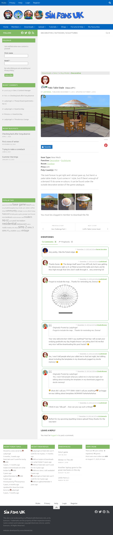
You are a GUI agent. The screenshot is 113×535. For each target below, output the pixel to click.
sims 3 (30, 227)
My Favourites (94, 27)
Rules (4, 3)
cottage (19, 211)
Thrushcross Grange (21, 119)
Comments (50, 242)
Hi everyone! (7, 482)
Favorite (47, 147)
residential (9, 223)
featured (5, 214)
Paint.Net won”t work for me (13, 459)
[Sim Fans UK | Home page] (44, 15)
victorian (18, 231)
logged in (54, 435)
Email (7, 61)
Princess (7, 114)
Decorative (47, 33)
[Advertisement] (75, 55)
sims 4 (5, 230)
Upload (41, 27)
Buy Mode (65, 73)
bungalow (12, 208)
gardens (16, 214)
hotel (29, 214)
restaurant (22, 224)
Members (15, 27)
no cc (5, 220)
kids (3, 217)
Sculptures (72, 33)
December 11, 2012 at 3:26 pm (89, 279)
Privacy (12, 3)
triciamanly (103, 416)
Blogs (63, 27)
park (10, 221)
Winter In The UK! (65, 460)
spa (10, 231)
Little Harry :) (63, 478)
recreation (21, 221)
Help (20, 3)
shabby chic (10, 227)
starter (13, 231)
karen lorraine (101, 249)
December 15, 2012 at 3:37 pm (89, 416)
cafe (24, 208)
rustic (4, 227)
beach (28, 205)
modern (28, 217)
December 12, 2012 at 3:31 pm (89, 403)
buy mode (19, 208)
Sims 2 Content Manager (22, 90)
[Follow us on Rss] (33, 32)
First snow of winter (10, 141)
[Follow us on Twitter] (25, 32)
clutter (28, 208)
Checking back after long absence (22, 96)
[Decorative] (44, 87)
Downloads (29, 27)
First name (8, 53)
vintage (25, 230)
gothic (20, 214)
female (11, 214)
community (11, 210)
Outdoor (59, 33)
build (7, 208)
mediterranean (16, 217)
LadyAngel (47, 92)
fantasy (33, 211)
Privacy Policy (9, 70)
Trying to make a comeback (13, 149)
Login (27, 3)
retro (29, 224)
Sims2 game (63, 452)
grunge (25, 214)
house (33, 214)
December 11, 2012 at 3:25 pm (86, 249)
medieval (8, 217)
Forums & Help (77, 27)
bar (11, 205)
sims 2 (22, 227)
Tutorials (52, 27)
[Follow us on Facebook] (22, 32)
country (25, 211)
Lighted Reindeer (9, 476)
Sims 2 (56, 73)
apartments (5, 205)
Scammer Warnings (10, 157)
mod (22, 217)
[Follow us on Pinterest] (29, 32)
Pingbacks (66, 242)
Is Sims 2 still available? (46, 470)
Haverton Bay (19, 109)
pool (14, 221)
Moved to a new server (11, 451)
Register (36, 3)
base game (19, 204)
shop (16, 227)
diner (29, 211)
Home (5, 27)
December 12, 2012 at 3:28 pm (89, 353)
